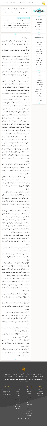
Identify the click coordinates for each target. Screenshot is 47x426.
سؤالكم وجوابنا (17, 389)
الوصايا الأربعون (29, 413)
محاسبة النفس (17, 393)
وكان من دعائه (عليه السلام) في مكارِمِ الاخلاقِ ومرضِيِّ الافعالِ (15, 9)
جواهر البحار (29, 400)
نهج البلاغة (41, 391)
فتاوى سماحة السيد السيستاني (6, 392)
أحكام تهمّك (6, 397)
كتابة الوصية (18, 395)
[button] (2, 3)
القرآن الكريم (40, 389)
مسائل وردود (29, 404)
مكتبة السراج (17, 404)
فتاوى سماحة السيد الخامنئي (6, 395)
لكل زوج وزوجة (29, 411)
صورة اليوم (29, 415)
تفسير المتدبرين (29, 402)
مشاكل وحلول (17, 408)
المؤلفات (29, 406)
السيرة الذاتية (29, 389)
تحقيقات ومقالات (18, 400)
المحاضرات (29, 393)
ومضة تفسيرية (29, 397)
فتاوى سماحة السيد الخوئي (6, 389)
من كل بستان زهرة (18, 406)
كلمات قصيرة (29, 395)
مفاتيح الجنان (40, 395)
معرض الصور (29, 391)
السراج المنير (29, 408)
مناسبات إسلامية (18, 397)
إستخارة (17, 391)
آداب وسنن (18, 402)
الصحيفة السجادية (40, 393)
